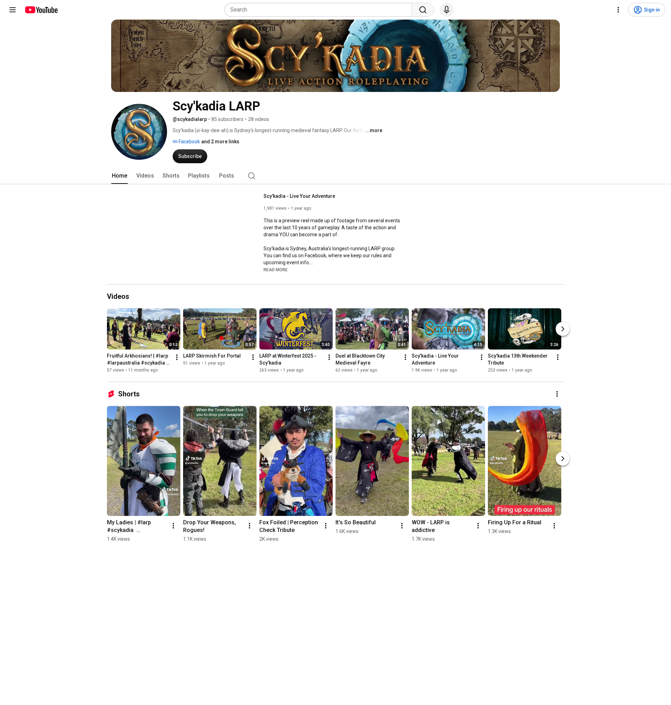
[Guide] (12, 10)
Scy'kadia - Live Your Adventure (299, 196)
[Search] (423, 10)
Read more (276, 269)
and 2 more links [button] (220, 141)
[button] (276, 269)
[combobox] (320, 10)
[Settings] (618, 10)
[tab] (119, 175)
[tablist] (335, 175)
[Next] (563, 329)
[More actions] (177, 357)
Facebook (189, 141)
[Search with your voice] (447, 10)
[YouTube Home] (41, 10)
